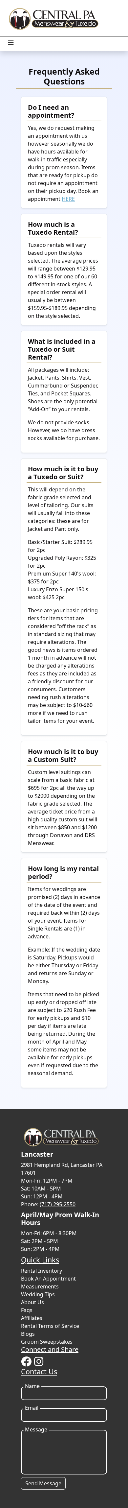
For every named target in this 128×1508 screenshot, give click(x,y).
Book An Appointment (48, 1278)
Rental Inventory (41, 1270)
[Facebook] (26, 1361)
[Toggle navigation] (11, 42)
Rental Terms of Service (50, 1326)
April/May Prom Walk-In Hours (60, 1219)
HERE (68, 198)
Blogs (28, 1333)
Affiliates (31, 1318)
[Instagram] (38, 1361)
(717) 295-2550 (57, 1204)
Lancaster (37, 1154)
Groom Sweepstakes (47, 1341)
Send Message (43, 1483)
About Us (32, 1302)
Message (36, 1429)
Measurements (40, 1286)
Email (31, 1408)
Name (32, 1386)
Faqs (26, 1310)
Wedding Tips (38, 1294)
